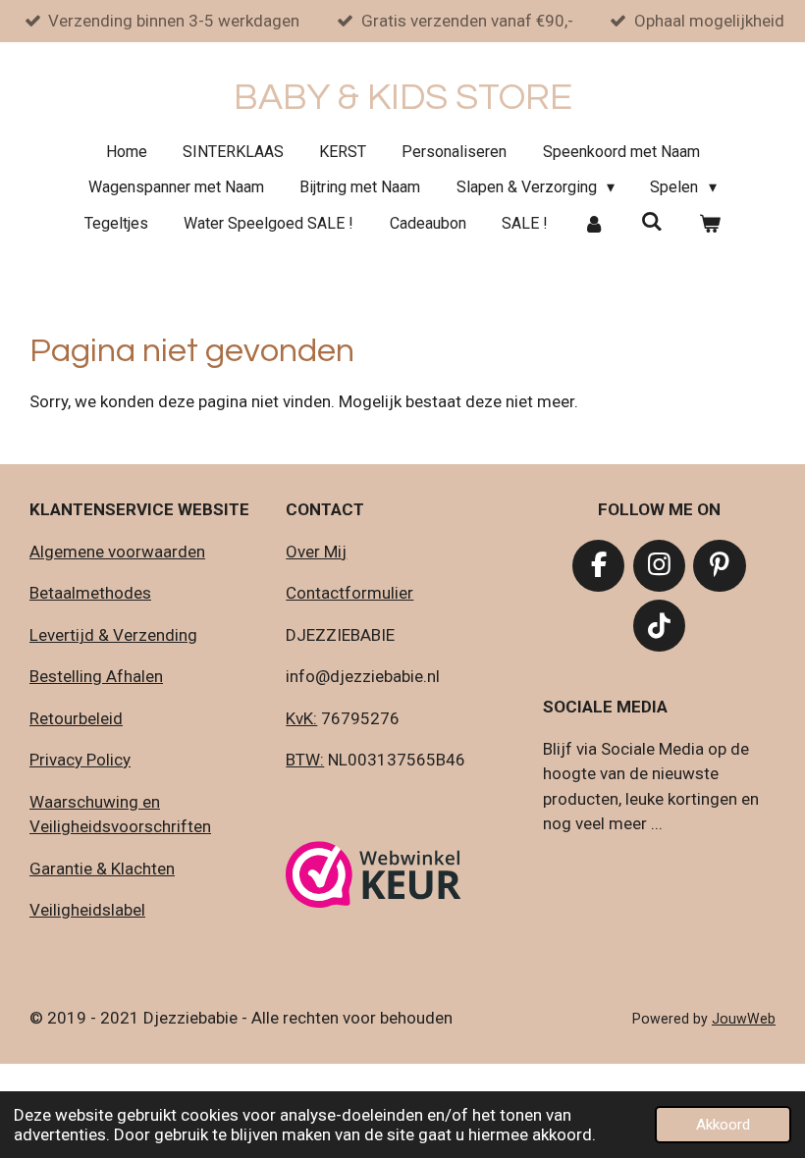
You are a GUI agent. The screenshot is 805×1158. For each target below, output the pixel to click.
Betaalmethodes (90, 593)
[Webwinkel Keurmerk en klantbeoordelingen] (373, 878)
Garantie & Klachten (102, 868)
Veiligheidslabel (87, 910)
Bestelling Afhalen (96, 676)
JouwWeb (744, 1018)
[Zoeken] (651, 221)
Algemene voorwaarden (117, 551)
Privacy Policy (80, 759)
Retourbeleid (76, 718)
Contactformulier (349, 593)
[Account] (593, 223)
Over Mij (316, 551)
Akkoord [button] (723, 1124)
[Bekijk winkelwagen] (708, 223)
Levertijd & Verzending (113, 635)
